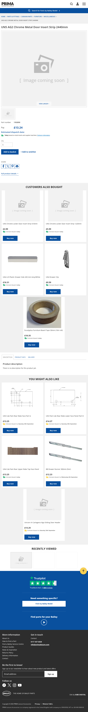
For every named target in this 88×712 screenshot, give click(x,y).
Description (7, 357)
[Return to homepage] (8, 4)
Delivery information (43, 135)
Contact (5, 658)
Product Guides (8, 647)
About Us (5, 638)
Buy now (10, 238)
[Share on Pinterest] (12, 166)
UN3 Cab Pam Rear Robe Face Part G (17, 416)
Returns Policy (7, 653)
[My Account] (77, 4)
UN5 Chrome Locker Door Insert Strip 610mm (20, 224)
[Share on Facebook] (3, 166)
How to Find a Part (9, 641)
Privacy (37, 704)
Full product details (8, 173)
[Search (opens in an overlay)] (71, 4)
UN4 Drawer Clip (52, 277)
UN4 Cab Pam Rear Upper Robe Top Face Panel (21, 469)
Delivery (31, 357)
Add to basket (10, 152)
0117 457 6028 (36, 642)
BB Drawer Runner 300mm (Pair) (58, 469)
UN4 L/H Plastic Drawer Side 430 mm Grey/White (21, 277)
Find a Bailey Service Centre (13, 644)
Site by (78, 695)
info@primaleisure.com (40, 645)
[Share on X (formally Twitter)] (8, 166)
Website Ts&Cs (48, 704)
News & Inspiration (9, 650)
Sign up (51, 674)
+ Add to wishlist (28, 152)
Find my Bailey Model (44, 604)
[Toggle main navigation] (84, 4)
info (20, 357)
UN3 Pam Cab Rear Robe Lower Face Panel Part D (65, 416)
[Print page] (17, 166)
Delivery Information (10, 655)
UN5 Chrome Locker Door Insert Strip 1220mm (63, 224)
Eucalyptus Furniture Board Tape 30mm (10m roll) (43, 330)
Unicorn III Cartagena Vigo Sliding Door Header (42, 522)
